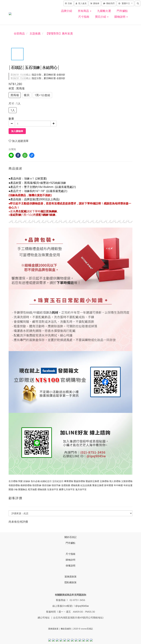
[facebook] (18, 155)
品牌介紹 (66, 11)
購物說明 (120, 17)
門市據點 (122, 11)
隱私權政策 (70, 582)
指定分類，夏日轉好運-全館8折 (37, 74)
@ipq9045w (82, 605)
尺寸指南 (83, 17)
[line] (11, 155)
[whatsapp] (25, 155)
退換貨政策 (70, 576)
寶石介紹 (101, 17)
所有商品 (84, 11)
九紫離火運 (104, 11)
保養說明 (70, 565)
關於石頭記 (70, 537)
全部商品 (19, 33)
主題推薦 (35, 33)
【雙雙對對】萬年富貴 (59, 33)
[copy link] (31, 155)
